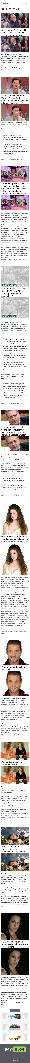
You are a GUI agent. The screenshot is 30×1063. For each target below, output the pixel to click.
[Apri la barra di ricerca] (22, 3)
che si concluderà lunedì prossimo (12, 225)
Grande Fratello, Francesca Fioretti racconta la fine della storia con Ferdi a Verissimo (14, 539)
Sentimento (13, 800)
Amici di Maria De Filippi (9, 69)
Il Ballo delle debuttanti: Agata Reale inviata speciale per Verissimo (14, 944)
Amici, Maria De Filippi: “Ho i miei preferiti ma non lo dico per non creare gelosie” (14, 32)
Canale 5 (5, 629)
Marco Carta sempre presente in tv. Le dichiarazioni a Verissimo (13, 849)
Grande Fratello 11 (17, 159)
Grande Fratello (7, 159)
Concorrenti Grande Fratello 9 (16, 629)
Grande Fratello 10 (17, 734)
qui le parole (13, 58)
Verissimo (18, 987)
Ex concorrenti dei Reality (10, 259)
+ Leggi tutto (15, 1010)
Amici (8, 58)
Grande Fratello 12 (17, 403)
